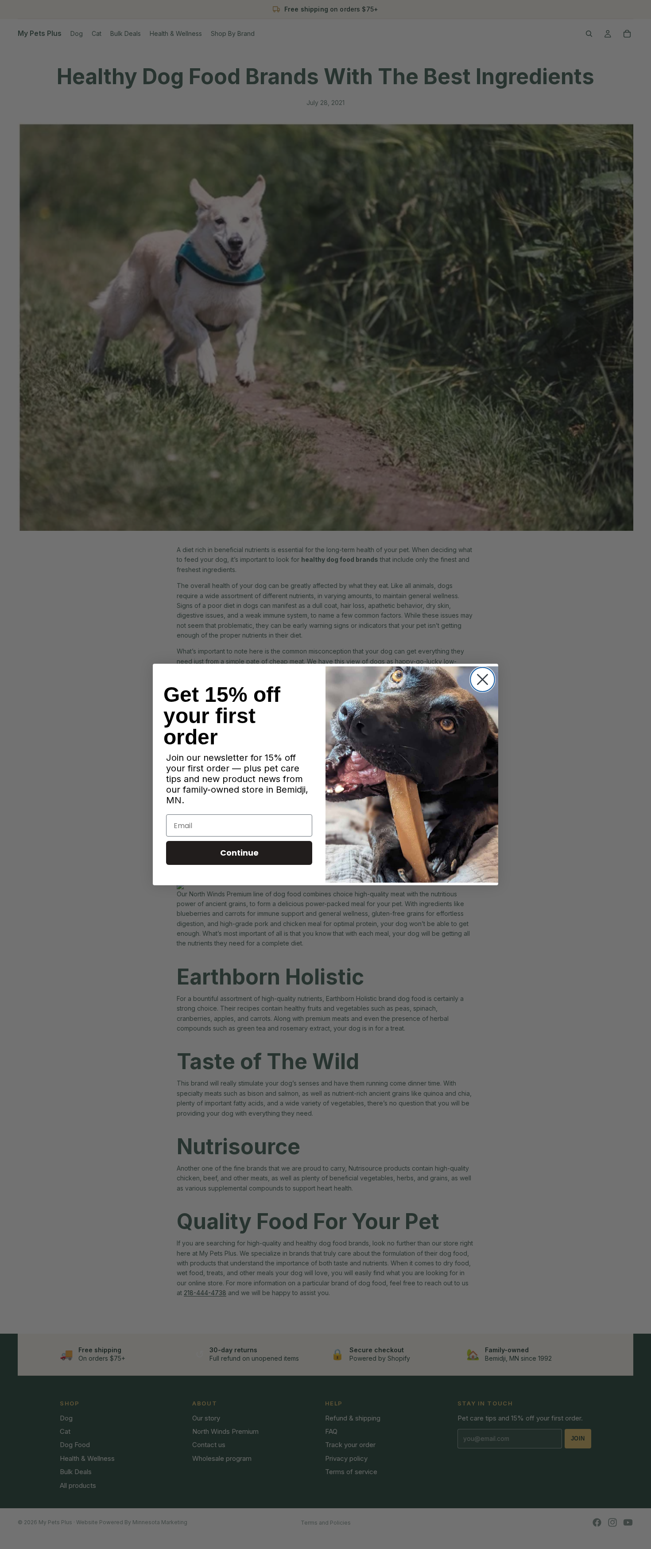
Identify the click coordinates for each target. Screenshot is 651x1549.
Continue (239, 852)
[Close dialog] (482, 679)
